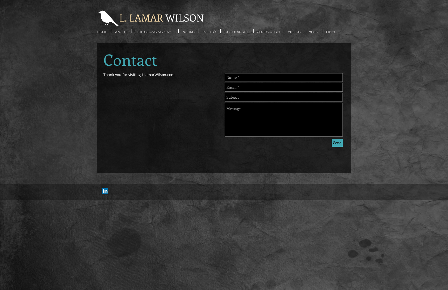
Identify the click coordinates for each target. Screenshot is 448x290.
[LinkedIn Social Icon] (105, 191)
